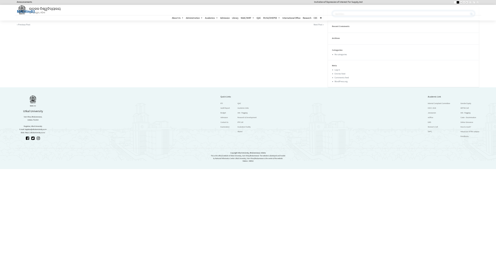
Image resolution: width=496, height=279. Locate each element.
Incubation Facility (244, 127)
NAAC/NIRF (246, 18)
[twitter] (33, 138)
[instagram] (38, 138)
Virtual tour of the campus (469, 131)
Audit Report (225, 108)
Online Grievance (466, 122)
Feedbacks (464, 136)
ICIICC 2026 (432, 108)
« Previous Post (23, 24)
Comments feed (342, 77)
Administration (193, 18)
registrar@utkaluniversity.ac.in (36, 129)
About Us (176, 18)
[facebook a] (28, 138)
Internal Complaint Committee (439, 103)
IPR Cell (240, 122)
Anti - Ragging (242, 113)
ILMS (429, 122)
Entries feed (340, 73)
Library (235, 18)
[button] (322, 18)
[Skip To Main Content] (474, 2)
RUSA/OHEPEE (270, 18)
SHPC (430, 131)
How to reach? (465, 127)
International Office (291, 18)
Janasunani (432, 113)
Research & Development (247, 117)
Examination (225, 127)
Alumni (240, 131)
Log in (337, 69)
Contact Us (224, 122)
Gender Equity (465, 103)
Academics (210, 18)
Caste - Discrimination (468, 117)
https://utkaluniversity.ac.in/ (35, 132)
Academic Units (243, 108)
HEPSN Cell (464, 108)
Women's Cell (433, 127)
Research (307, 18)
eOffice (430, 117)
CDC (315, 18)
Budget (223, 113)
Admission (225, 18)
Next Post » (319, 24)
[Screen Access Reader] (470, 2)
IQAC (259, 18)
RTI (221, 103)
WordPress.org (341, 81)
